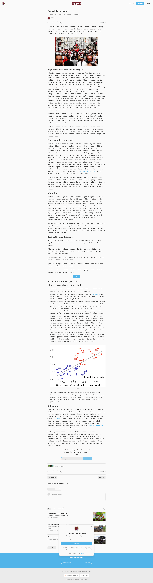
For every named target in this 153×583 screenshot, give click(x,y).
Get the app (84, 575)
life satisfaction (95, 426)
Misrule (53, 17)
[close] (92, 526)
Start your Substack (72, 575)
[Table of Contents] (2, 291)
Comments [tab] (51, 489)
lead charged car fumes (86, 171)
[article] (76, 516)
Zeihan (58, 419)
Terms (79, 571)
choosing (97, 294)
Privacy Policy (88, 549)
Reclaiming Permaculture (57, 513)
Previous (53, 477)
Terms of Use (84, 547)
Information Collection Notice (76, 549)
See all (51, 548)
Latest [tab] (53, 509)
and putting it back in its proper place (57, 515)
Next (100, 477)
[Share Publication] (133, 3)
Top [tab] (49, 509)
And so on (51, 270)
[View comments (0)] (54, 22)
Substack (68, 579)
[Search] (129, 3)
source (78, 388)
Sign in (148, 3)
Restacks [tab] (58, 489)
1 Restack (61, 466)
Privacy (75, 571)
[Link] (45, 69)
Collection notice (86, 571)
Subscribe (140, 3)
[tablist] (54, 488)
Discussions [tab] (60, 509)
